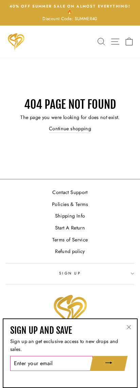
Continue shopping (70, 128)
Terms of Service (70, 239)
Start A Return (70, 227)
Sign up (70, 273)
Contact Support (69, 192)
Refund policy (70, 251)
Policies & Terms (70, 204)
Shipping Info (70, 215)
